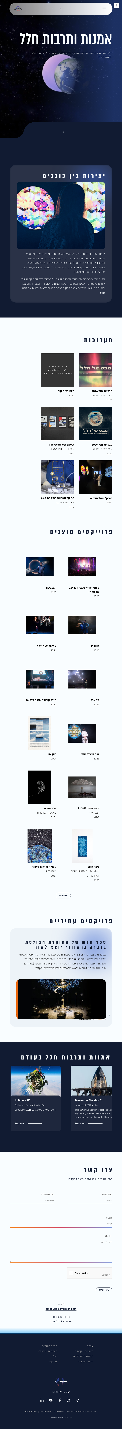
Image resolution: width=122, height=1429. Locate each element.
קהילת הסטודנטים (83, 1356)
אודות (90, 1346)
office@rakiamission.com (61, 1309)
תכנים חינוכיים (49, 1346)
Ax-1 (55, 1356)
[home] (18, 9)
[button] (104, 8)
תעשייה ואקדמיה (84, 1351)
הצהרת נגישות (31, 1411)
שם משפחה (47, 1194)
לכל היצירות (63, 895)
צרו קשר (52, 1361)
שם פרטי (107, 1194)
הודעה (108, 1235)
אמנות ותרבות (85, 1361)
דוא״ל (109, 1218)
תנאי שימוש (59, 1411)
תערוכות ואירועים (47, 1351)
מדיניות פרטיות (46, 1411)
